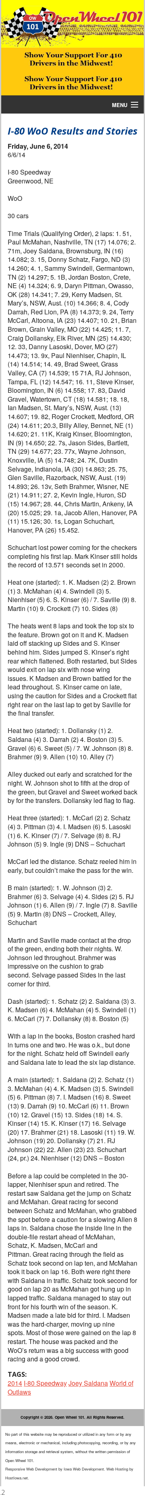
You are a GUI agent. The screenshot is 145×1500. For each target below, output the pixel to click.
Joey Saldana (88, 1383)
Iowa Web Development (84, 1469)
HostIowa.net (16, 1478)
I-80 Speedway (45, 1383)
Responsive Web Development (31, 1469)
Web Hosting (117, 1469)
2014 (15, 1383)
